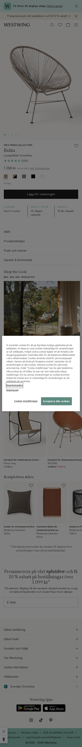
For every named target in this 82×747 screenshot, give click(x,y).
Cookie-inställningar (26, 400)
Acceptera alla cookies (56, 401)
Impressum (12, 389)
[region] (41, 373)
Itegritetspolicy (14, 385)
